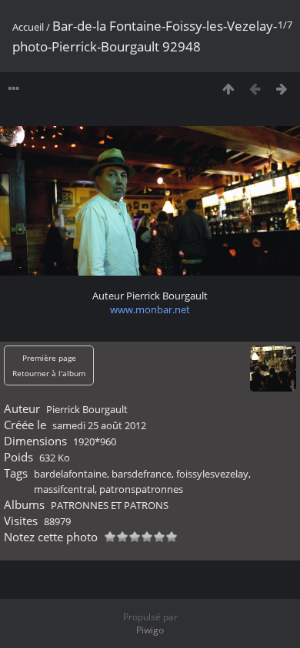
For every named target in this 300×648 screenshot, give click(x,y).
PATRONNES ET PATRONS (109, 505)
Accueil (28, 27)
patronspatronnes (141, 489)
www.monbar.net (150, 309)
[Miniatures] (228, 89)
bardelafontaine (70, 474)
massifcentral (64, 489)
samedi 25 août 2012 (99, 425)
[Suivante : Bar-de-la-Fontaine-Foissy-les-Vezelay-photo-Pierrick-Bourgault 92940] (281, 89)
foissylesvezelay (212, 474)
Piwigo (150, 629)
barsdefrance (142, 474)
